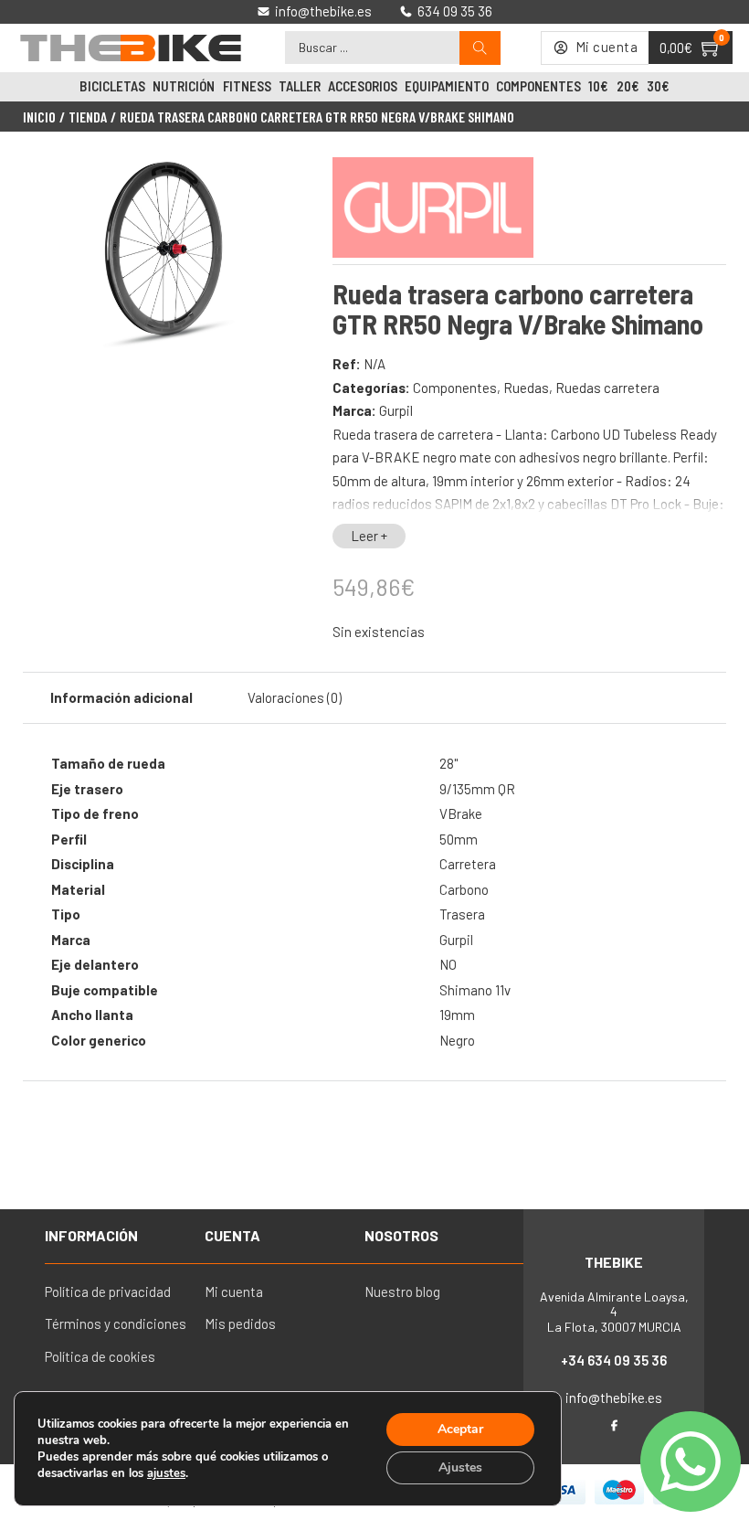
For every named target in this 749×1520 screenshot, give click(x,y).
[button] (279, 184)
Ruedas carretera (607, 387)
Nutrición (184, 86)
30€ (658, 86)
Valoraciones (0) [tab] (295, 697)
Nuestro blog (402, 1291)
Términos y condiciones (115, 1323)
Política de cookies (100, 1356)
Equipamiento (447, 86)
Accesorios (362, 86)
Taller (300, 86)
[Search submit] (480, 48)
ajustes (166, 1473)
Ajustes (460, 1467)
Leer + (369, 535)
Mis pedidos (240, 1323)
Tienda (88, 117)
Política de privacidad (108, 1291)
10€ (598, 86)
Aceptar (460, 1429)
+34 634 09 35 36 (614, 1360)
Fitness (247, 86)
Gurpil (396, 410)
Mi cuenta (234, 1291)
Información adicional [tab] (121, 697)
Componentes (538, 86)
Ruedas (526, 387)
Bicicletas (112, 86)
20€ (628, 86)
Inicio (39, 117)
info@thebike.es (613, 1397)
